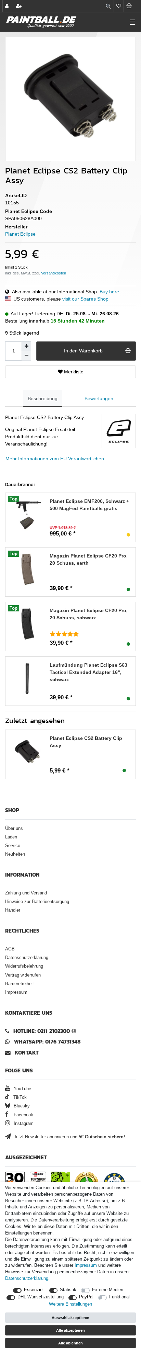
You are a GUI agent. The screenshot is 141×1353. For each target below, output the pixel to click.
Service (12, 845)
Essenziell (34, 1289)
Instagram (23, 1123)
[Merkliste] (119, 6)
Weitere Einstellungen (70, 1304)
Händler (12, 910)
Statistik (68, 1289)
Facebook (22, 1115)
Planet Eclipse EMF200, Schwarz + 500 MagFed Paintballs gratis (89, 504)
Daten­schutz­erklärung (26, 1278)
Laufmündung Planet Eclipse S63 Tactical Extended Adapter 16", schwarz (88, 672)
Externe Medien (107, 1289)
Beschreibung (42, 398)
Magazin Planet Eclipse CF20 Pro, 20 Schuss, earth (89, 559)
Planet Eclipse (20, 234)
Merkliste (73, 371)
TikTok (19, 1097)
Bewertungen (99, 398)
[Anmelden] (7, 6)
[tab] (42, 398)
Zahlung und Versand (26, 893)
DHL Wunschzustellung (40, 1297)
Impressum (16, 992)
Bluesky (21, 1106)
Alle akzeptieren (70, 1330)
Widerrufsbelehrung (24, 966)
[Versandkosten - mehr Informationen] (53, 273)
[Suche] (108, 6)
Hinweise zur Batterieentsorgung (37, 901)
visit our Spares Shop (85, 299)
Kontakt (27, 1053)
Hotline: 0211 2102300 (41, 1031)
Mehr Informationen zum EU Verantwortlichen (54, 458)
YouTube (21, 1088)
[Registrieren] (19, 6)
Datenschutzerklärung (26, 957)
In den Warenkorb (83, 350)
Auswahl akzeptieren (70, 1318)
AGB (10, 949)
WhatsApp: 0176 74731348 (47, 1042)
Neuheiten (15, 854)
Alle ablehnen (70, 1343)
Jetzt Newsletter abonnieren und (68, 1137)
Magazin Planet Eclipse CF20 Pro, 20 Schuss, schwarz (89, 614)
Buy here (109, 291)
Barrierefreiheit (19, 983)
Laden (11, 837)
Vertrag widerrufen (23, 975)
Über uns (14, 828)
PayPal (86, 1297)
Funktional (119, 1297)
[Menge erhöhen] (26, 346)
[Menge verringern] (26, 356)
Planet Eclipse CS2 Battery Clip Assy (86, 741)
